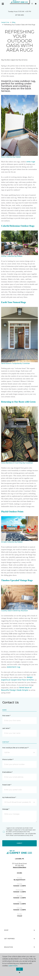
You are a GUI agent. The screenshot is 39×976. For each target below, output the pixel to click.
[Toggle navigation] (3, 4)
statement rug (13, 667)
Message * (5, 809)
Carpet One (5, 22)
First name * (6, 715)
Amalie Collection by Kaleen (12, 542)
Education (8, 947)
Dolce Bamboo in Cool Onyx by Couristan (17, 463)
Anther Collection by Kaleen (11, 256)
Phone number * (7, 759)
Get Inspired (9, 938)
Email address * (7, 772)
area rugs (31, 162)
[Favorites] (32, 4)
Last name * (6, 728)
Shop (6, 930)
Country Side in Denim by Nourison (14, 611)
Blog (13, 22)
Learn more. (13, 966)
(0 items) (35, 3)
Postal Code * (6, 784)
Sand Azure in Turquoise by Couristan (15, 363)
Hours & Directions (19, 867)
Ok (19, 969)
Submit (19, 843)
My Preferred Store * (9, 797)
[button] (28, 4)
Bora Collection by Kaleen (11, 157)
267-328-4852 (19, 15)
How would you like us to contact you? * (15, 747)
